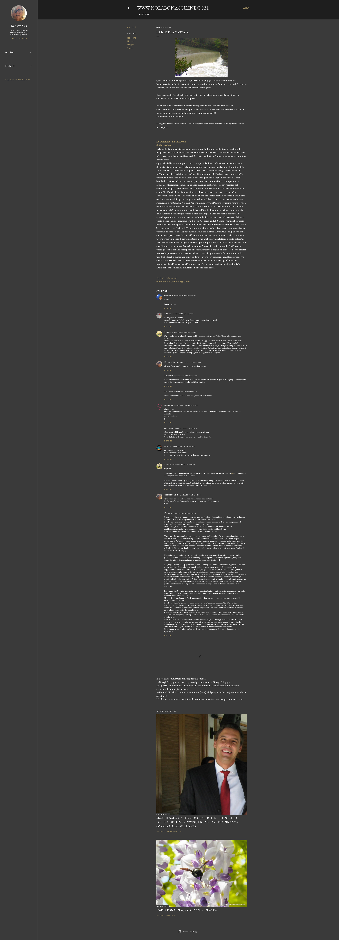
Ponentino (169, 513)
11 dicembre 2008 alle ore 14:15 (185, 428)
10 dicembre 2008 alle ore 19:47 (189, 362)
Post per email (171, 278)
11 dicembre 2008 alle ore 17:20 (189, 495)
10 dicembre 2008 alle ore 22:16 (186, 392)
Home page (144, 14)
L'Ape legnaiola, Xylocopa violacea (186, 910)
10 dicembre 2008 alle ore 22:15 (186, 376)
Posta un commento (173, 831)
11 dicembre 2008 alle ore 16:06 (183, 465)
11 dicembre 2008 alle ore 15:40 (183, 446)
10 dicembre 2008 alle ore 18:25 (184, 296)
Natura (130, 41)
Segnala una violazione (17, 79)
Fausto (167, 332)
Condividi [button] (131, 27)
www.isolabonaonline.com (173, 8)
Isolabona (131, 38)
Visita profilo (19, 38)
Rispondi (168, 308)
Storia (130, 48)
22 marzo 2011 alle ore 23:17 (185, 513)
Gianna (167, 295)
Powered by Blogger (190, 932)
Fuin (166, 314)
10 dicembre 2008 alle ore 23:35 (186, 405)
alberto (167, 446)
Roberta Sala (170, 362)
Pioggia (130, 45)
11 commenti (170, 915)
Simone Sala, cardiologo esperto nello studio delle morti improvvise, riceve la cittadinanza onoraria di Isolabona (197, 822)
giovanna (168, 405)
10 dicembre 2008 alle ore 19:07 (181, 314)
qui (232, 473)
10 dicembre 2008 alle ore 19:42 (184, 332)
